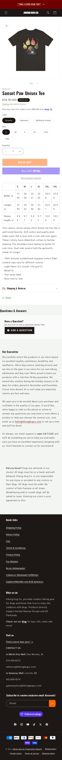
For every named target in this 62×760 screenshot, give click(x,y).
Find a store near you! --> (19, 641)
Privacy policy (16, 753)
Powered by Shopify (33, 749)
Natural (25, 121)
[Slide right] (37, 83)
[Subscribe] (52, 703)
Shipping (5, 104)
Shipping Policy (14, 528)
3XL (9, 139)
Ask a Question (21, 330)
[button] (6, 12)
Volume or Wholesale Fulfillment (22, 575)
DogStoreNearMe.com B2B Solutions (24, 582)
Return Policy (13, 534)
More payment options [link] (31, 178)
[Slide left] (24, 83)
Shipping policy (48, 753)
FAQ (8, 541)
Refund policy (50, 749)
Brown (10, 121)
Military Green (45, 121)
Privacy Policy (13, 554)
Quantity (6, 145)
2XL (47, 133)
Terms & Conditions (16, 548)
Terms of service (32, 753)
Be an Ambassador (15, 568)
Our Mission (12, 561)
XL (36, 133)
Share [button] (8, 298)
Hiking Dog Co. (19, 749)
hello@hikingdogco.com (28, 421)
